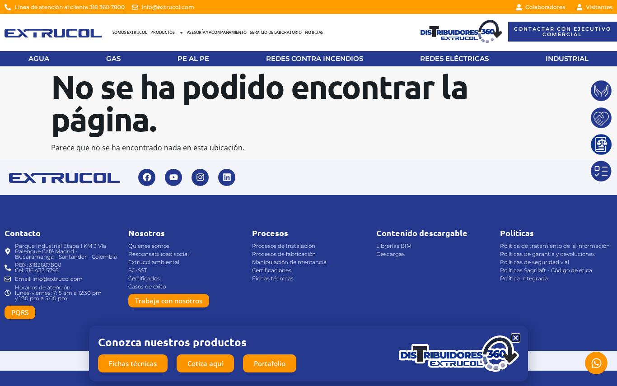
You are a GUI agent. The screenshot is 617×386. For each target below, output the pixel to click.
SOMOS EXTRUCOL (129, 32)
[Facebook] (146, 177)
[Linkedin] (226, 177)
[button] (515, 338)
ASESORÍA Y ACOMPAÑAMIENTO (217, 32)
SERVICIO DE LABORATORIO (275, 32)
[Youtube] (173, 177)
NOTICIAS (314, 32)
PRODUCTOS (162, 32)
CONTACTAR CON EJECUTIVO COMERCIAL (562, 31)
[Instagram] (200, 177)
